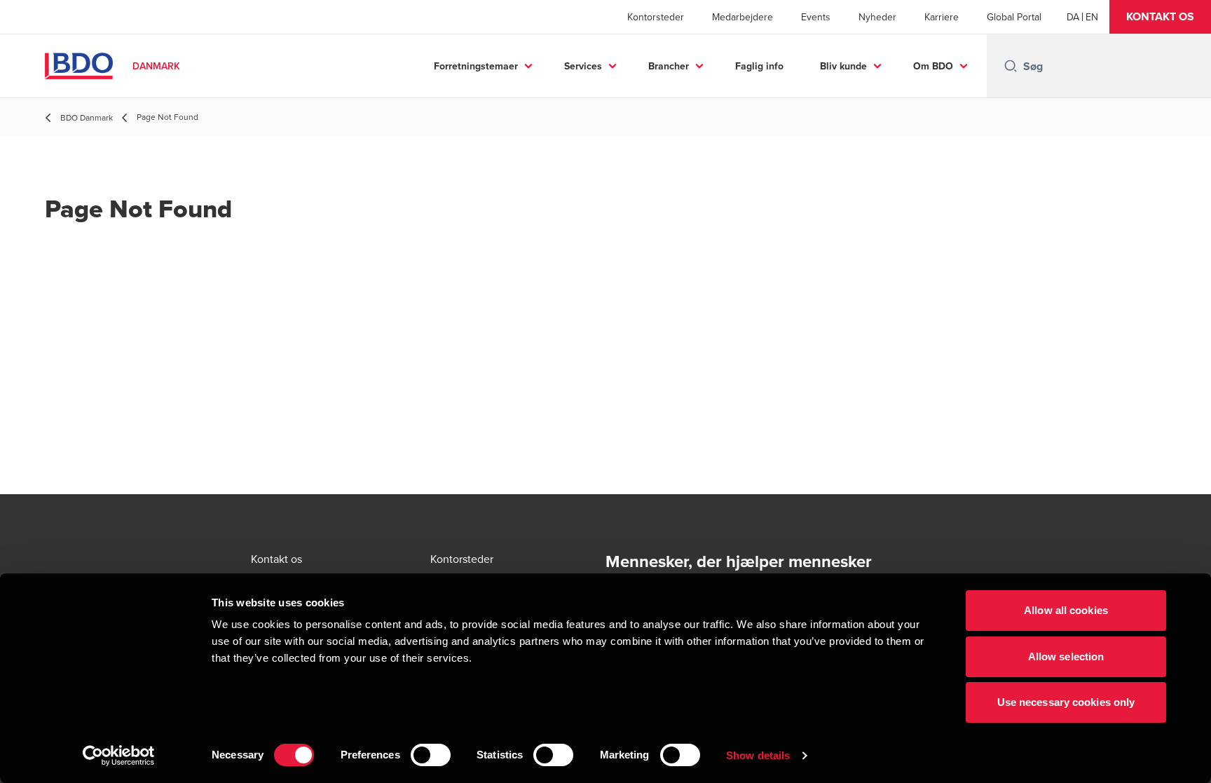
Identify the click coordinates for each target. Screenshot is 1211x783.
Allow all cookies (1066, 610)
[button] (1160, 17)
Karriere (941, 17)
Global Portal (1014, 17)
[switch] (431, 755)
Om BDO (933, 66)
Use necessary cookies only (1066, 702)
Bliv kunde (843, 66)
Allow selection (1066, 656)
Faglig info (759, 66)
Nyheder (877, 17)
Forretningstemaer (476, 66)
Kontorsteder (655, 17)
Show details (758, 755)
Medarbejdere (742, 17)
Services (583, 66)
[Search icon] (1011, 66)
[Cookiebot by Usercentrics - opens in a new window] (118, 755)
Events (815, 17)
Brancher (668, 66)
